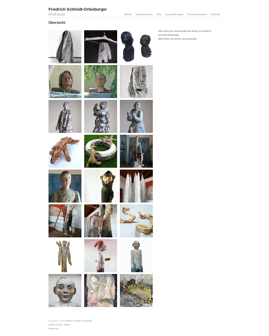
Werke (128, 14)
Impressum (53, 328)
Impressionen (144, 14)
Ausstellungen (174, 14)
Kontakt (216, 14)
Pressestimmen (197, 14)
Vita (159, 14)
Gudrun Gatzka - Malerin (59, 325)
